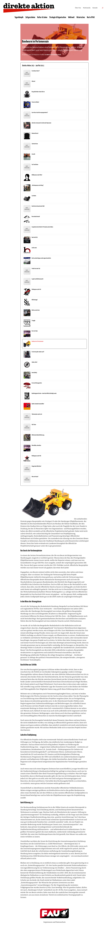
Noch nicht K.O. (35, 237)
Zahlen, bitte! (34, 362)
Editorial (33, 81)
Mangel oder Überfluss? (36, 466)
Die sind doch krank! (36, 216)
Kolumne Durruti (35, 133)
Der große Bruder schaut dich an (38, 91)
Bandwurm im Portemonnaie (37, 341)
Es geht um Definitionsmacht (37, 279)
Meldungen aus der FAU (36, 455)
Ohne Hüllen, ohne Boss (36, 445)
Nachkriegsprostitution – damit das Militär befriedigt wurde (44, 393)
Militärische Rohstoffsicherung (38, 435)
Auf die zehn (34, 247)
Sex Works (34, 195)
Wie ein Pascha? (35, 476)
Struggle (33, 320)
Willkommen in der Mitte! (37, 175)
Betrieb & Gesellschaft (54, 54)
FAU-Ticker (34, 424)
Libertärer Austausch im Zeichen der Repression (41, 123)
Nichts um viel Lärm (36, 310)
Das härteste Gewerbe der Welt (38, 206)
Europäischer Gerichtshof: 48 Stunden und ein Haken (42, 227)
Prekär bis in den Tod (36, 268)
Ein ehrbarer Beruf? (36, 71)
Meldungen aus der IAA (36, 289)
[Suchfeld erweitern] (103, 8)
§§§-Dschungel (34, 299)
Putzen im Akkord (35, 102)
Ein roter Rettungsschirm (37, 383)
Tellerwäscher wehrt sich (37, 414)
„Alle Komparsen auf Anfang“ (38, 185)
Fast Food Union (35, 164)
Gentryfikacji (34, 372)
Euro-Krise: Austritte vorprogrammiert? (40, 112)
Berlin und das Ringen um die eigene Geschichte (41, 258)
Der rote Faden (35, 331)
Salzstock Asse (35, 143)
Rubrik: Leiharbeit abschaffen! (38, 403)
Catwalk (33, 154)
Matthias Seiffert (39, 54)
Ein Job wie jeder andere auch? (38, 351)
